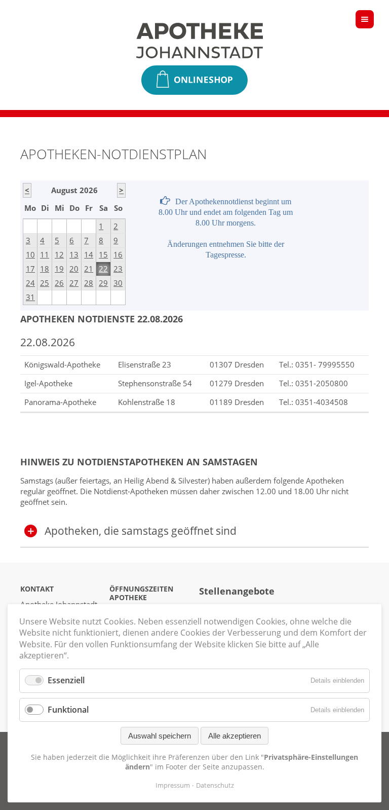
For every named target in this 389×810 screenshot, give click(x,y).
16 (118, 254)
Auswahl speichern (159, 735)
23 (118, 269)
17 (30, 269)
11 (44, 254)
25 (44, 283)
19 (59, 269)
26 (59, 283)
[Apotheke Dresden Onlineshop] (194, 80)
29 (103, 283)
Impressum (172, 785)
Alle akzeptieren (234, 735)
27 (74, 283)
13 (74, 254)
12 (59, 254)
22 (103, 269)
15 (103, 254)
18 (44, 269)
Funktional (68, 709)
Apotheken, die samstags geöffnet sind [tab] (141, 531)
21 (88, 269)
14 (88, 254)
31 (30, 297)
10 (30, 254)
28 (88, 283)
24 (30, 283)
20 (74, 269)
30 (118, 283)
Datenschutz (215, 785)
